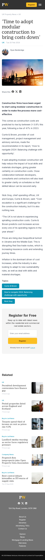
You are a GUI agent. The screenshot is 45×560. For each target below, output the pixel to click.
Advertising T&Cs (22, 526)
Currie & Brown (10, 286)
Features (22, 546)
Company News (8, 454)
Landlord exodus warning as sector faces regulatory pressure (15, 442)
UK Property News (9, 14)
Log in (32, 348)
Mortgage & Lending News (22, 540)
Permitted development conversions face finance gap (14, 388)
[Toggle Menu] (40, 5)
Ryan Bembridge (17, 50)
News (22, 537)
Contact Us (22, 529)
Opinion (22, 534)
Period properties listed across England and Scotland (13, 406)
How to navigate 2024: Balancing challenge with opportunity (18, 293)
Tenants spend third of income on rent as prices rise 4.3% (14, 424)
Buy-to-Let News (8, 418)
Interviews (22, 543)
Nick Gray (8, 301)
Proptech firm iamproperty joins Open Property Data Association (15, 460)
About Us (22, 517)
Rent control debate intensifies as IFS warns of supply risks (15, 478)
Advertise (22, 523)
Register (31, 5)
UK (19, 14)
